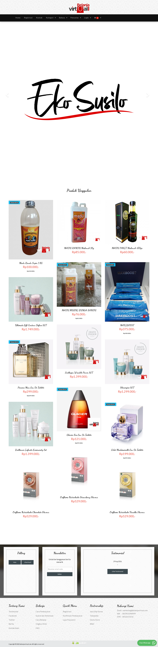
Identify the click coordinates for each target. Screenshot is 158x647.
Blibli (92, 518)
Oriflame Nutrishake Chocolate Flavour (31, 406)
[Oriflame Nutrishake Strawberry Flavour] (79, 366)
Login (86, 18)
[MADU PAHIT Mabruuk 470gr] (127, 116)
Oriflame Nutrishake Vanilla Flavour (127, 406)
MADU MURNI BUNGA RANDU (79, 204)
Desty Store (95, 514)
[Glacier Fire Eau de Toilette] (79, 303)
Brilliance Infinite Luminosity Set (31, 344)
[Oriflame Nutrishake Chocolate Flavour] (31, 381)
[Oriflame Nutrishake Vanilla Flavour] (127, 381)
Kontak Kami (14, 522)
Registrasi (28, 18)
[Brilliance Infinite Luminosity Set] (31, 318)
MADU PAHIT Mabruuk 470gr (127, 142)
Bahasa (62, 18)
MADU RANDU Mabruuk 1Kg (79, 142)
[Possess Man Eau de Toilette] (31, 256)
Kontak (39, 18)
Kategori (49, 18)
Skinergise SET (127, 282)
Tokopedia (94, 510)
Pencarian (74, 18)
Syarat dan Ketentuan (44, 510)
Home (17, 18)
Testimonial (13, 506)
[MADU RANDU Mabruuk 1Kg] (79, 116)
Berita (11, 518)
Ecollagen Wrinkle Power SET (79, 267)
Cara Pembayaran (43, 506)
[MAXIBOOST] (127, 186)
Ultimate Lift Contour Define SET (31, 219)
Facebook (13, 510)
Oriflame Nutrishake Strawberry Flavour (79, 391)
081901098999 (129, 508)
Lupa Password (69, 514)
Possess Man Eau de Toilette (31, 282)
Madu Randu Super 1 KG (30, 157)
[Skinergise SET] (127, 256)
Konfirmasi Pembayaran (72, 510)
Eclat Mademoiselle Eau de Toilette (127, 344)
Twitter (12, 514)
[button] (12, 48)
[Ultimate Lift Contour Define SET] (31, 194)
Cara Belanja (41, 514)
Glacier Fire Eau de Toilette (79, 329)
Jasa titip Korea (96, 506)
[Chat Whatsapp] (154, 643)
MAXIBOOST (127, 219)
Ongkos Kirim (41, 518)
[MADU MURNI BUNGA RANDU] (79, 179)
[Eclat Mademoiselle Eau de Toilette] (127, 318)
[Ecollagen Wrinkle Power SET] (79, 241)
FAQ (37, 522)
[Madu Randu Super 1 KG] (31, 124)
